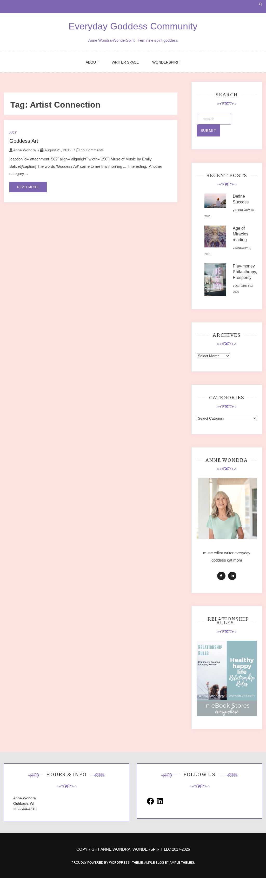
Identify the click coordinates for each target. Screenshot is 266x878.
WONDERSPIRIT (166, 62)
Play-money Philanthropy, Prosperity (245, 272)
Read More (28, 187)
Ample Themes (182, 862)
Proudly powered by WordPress (100, 862)
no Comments (91, 150)
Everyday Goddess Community (133, 26)
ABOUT (92, 62)
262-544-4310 (25, 809)
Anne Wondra (24, 150)
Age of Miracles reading (240, 234)
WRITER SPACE (125, 62)
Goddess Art (23, 141)
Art (13, 133)
